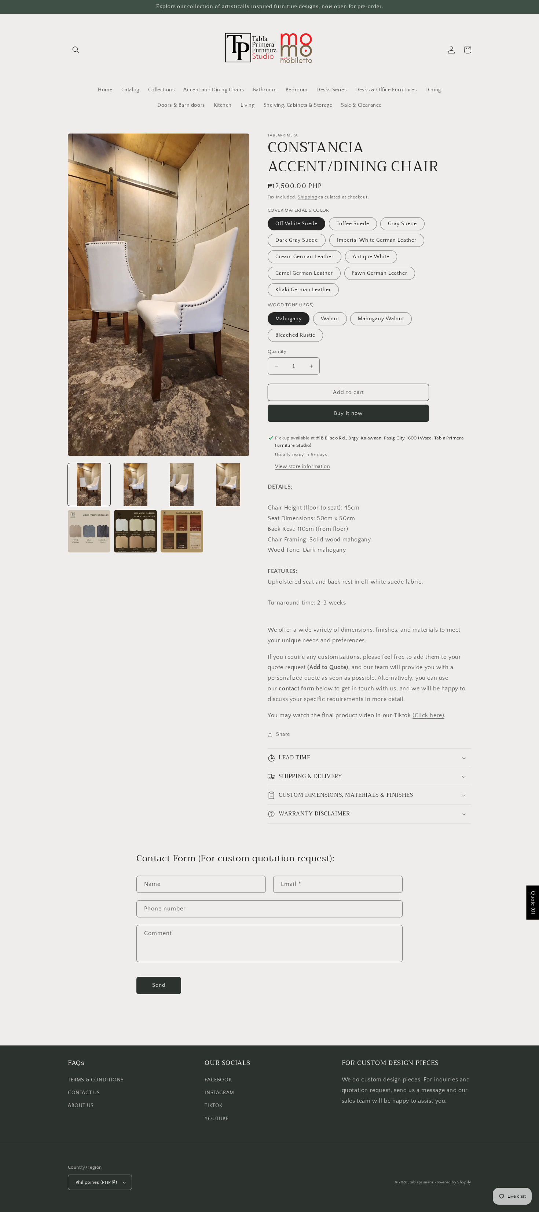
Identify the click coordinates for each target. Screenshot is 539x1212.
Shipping (307, 197)
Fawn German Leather (379, 273)
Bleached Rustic (295, 335)
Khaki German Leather (303, 290)
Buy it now (348, 413)
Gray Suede (402, 224)
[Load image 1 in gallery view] (89, 484)
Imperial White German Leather (377, 240)
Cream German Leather (304, 257)
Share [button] (283, 734)
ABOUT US (81, 1106)
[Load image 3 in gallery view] (182, 484)
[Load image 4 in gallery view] (228, 484)
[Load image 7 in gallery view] (182, 531)
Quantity (277, 351)
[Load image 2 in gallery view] (135, 484)
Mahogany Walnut (381, 319)
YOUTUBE (216, 1119)
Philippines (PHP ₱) (96, 1182)
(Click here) (428, 715)
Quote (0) (533, 902)
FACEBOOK (218, 1080)
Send (159, 985)
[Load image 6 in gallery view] (135, 531)
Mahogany (288, 319)
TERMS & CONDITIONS (96, 1080)
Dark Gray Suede (296, 240)
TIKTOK (214, 1106)
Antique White (371, 257)
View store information (302, 467)
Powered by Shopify (452, 1182)
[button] (76, 50)
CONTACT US (84, 1093)
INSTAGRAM (219, 1093)
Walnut (330, 319)
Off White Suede (296, 224)
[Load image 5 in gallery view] (89, 531)
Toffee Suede (353, 224)
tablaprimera (421, 1182)
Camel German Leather (304, 273)
